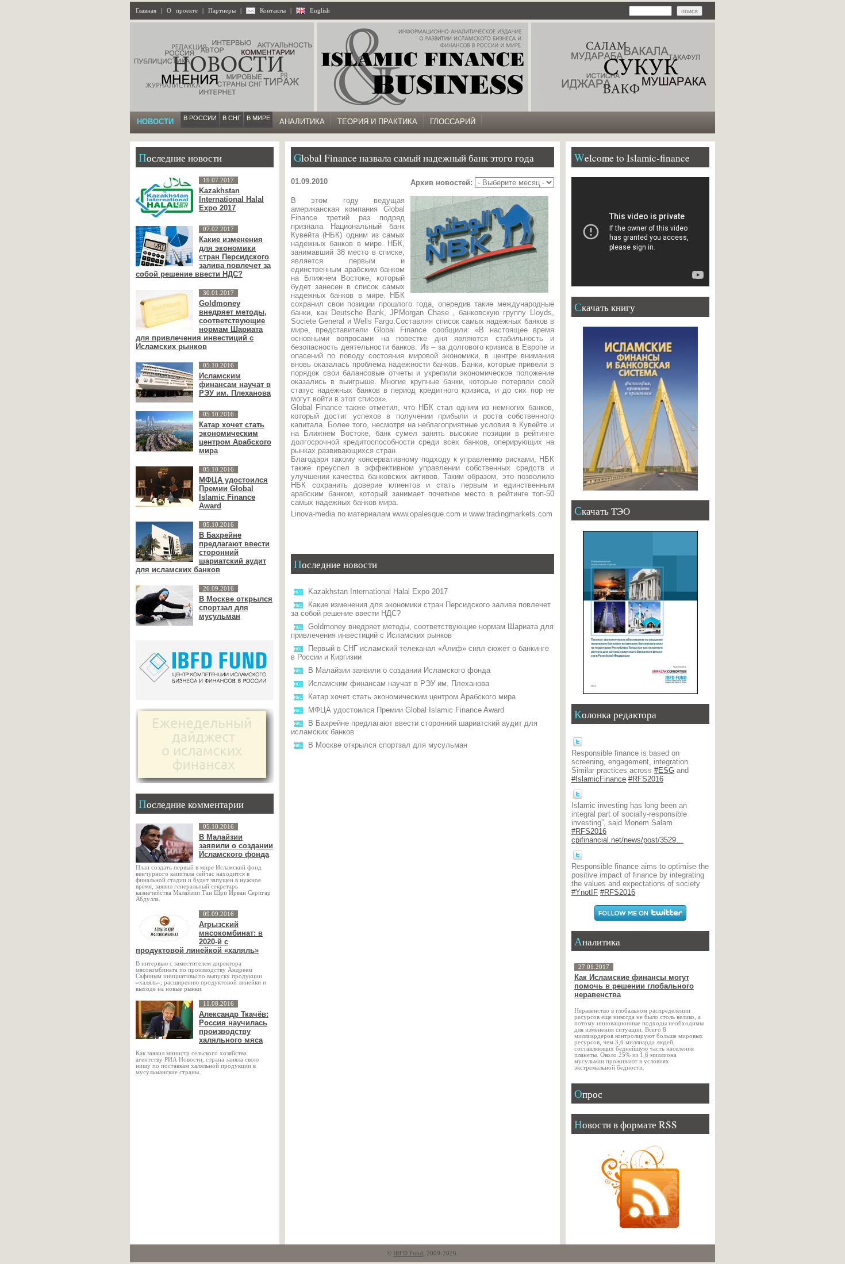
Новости (155, 121)
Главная (146, 10)
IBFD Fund (408, 1253)
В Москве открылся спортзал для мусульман (387, 745)
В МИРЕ (258, 117)
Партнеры (222, 10)
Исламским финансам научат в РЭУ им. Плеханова (398, 683)
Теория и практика (377, 121)
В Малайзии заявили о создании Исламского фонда (399, 670)
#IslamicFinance (598, 779)
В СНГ (231, 117)
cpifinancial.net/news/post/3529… (627, 840)
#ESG (664, 770)
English (320, 10)
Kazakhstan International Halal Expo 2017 (378, 591)
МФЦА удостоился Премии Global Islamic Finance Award (406, 710)
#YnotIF (584, 892)
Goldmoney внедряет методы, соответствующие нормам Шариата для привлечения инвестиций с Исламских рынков (422, 630)
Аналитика (302, 121)
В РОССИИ (200, 117)
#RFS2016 (645, 779)
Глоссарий (452, 121)
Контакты (273, 10)
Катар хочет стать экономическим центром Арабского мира (412, 696)
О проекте (182, 10)
